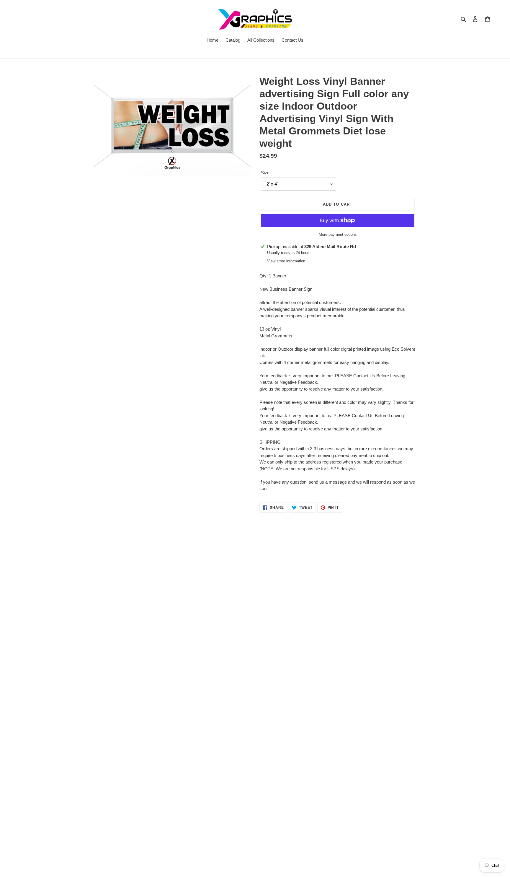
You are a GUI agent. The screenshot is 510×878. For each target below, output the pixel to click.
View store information (286, 261)
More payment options (338, 234)
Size (265, 172)
